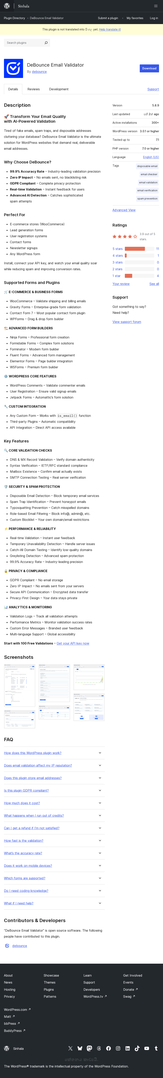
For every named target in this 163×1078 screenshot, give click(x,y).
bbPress (12, 1024)
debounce (39, 72)
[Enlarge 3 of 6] (65, 670)
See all (154, 284)
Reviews (33, 89)
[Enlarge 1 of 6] (30, 670)
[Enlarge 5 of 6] (99, 670)
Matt (9, 1017)
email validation (148, 182)
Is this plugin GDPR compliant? (26, 790)
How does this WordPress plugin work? (32, 753)
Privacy (9, 996)
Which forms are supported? (24, 878)
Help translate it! (110, 29)
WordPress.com (17, 1010)
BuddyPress (15, 1031)
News (8, 982)
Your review (121, 284)
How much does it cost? (22, 803)
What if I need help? (18, 903)
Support (153, 89)
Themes (49, 982)
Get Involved (132, 975)
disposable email (147, 166)
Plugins (49, 989)
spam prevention (147, 198)
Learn (87, 975)
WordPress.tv (95, 996)
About (8, 975)
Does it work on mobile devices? (28, 866)
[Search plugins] (46, 43)
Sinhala (18, 1049)
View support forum (127, 322)
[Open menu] (156, 6)
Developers (91, 989)
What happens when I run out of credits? (34, 815)
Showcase (51, 975)
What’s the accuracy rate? (23, 853)
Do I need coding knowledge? (26, 891)
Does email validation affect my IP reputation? (38, 765)
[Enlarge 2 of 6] (30, 715)
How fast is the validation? (23, 841)
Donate (130, 989)
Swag (129, 996)
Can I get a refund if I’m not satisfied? (31, 828)
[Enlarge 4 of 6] (65, 711)
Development (59, 89)
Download (149, 68)
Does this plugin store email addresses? (33, 778)
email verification (147, 190)
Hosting (9, 989)
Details (13, 89)
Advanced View (124, 210)
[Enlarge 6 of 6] (99, 699)
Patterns (50, 996)
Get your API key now (73, 643)
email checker (149, 174)
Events (128, 982)
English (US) (151, 157)
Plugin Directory (14, 18)
